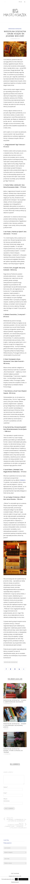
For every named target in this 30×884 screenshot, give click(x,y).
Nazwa (5, 787)
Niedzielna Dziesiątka (15, 28)
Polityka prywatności (7, 843)
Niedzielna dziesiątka (10, 662)
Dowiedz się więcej (15, 882)
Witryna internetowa (6, 800)
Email (5, 793)
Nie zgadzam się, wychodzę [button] (23, 879)
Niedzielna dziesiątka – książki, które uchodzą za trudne (13, 750)
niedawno (22, 480)
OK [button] (16, 879)
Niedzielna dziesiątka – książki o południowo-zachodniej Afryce (14, 725)
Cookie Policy (6, 840)
